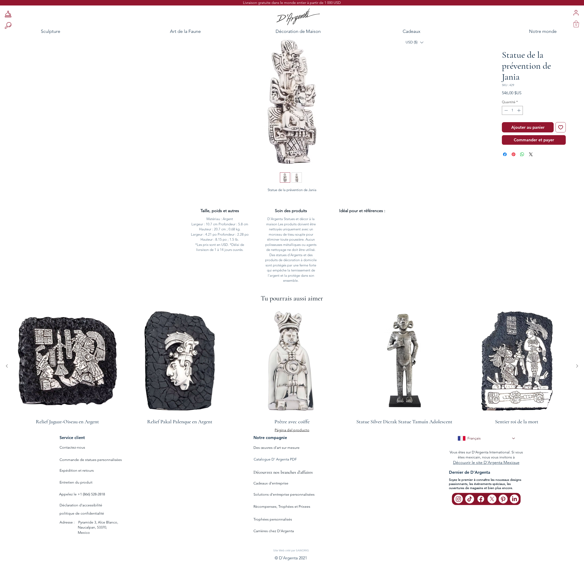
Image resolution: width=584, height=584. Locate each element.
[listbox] (414, 42)
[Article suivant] (577, 378)
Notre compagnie (270, 449)
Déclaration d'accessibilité (81, 517)
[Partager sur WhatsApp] (522, 168)
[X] (492, 510)
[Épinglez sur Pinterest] (513, 168)
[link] (576, 24)
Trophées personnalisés (272, 531)
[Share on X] (531, 168)
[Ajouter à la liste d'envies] (560, 141)
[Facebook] (480, 510)
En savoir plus (520, 107)
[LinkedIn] (514, 510)
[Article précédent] (7, 378)
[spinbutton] (512, 124)
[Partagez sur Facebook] (505, 168)
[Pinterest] (503, 510)
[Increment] (519, 124)
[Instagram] (458, 510)
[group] (292, 378)
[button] (414, 42)
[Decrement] (506, 124)
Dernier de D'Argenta (469, 484)
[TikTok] (469, 510)
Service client (72, 449)
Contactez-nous (72, 459)
